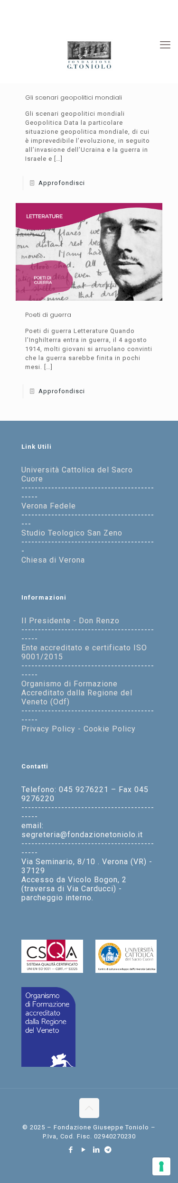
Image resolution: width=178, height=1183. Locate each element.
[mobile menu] (165, 45)
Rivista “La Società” (48, 15)
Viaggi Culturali (111, 15)
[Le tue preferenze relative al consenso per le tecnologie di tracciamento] (161, 1166)
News (152, 15)
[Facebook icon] (71, 1150)
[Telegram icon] (108, 1150)
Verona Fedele (48, 505)
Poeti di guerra (48, 314)
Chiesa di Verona (53, 559)
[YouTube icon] (84, 1150)
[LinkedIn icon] (97, 1150)
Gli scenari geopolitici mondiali (73, 97)
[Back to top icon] (89, 1108)
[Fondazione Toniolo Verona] (89, 54)
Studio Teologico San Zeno (71, 532)
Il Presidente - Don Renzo (70, 620)
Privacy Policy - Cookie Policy (78, 728)
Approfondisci (61, 182)
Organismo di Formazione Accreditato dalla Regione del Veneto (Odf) (76, 692)
